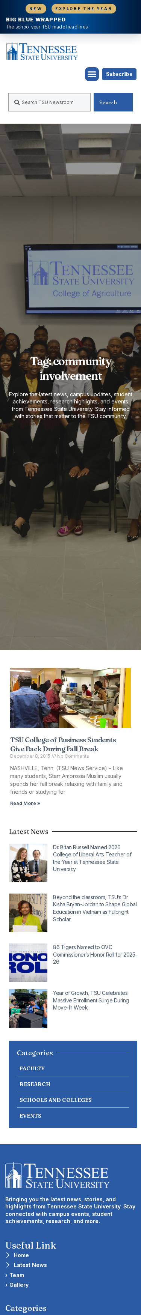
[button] (92, 74)
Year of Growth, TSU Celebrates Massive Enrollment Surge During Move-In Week (91, 1000)
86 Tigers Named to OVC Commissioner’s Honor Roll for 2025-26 (95, 954)
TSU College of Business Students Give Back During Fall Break (63, 744)
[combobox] (49, 102)
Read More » (25, 803)
